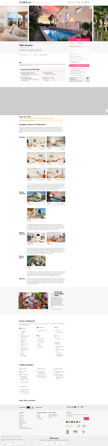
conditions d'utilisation (78, 61)
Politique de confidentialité (53, 415)
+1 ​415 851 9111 (72, 78)
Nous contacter (22, 415)
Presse (20, 425)
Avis (30, 54)
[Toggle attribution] (106, 114)
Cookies (50, 417)
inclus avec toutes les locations (56, 309)
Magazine (21, 424)
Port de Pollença (40, 418)
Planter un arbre (22, 423)
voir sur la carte (26, 47)
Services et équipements (43, 54)
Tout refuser (13, 443)
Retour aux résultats (23, 54)
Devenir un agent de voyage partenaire (26, 428)
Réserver (79, 65)
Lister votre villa (22, 420)
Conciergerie (21, 419)
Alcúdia (21, 47)
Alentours (35, 54)
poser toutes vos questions (34, 65)
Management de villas (23, 422)
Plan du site (21, 418)
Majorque (38, 415)
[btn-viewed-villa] (82, 2)
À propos (20, 414)
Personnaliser (5, 443)
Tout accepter (20, 443)
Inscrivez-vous (86, 418)
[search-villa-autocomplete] (76, 2)
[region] (54, 101)
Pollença (38, 417)
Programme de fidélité (23, 427)
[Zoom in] (106, 110)
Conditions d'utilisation (53, 414)
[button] (42, 125)
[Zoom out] (106, 111)
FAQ (20, 417)
